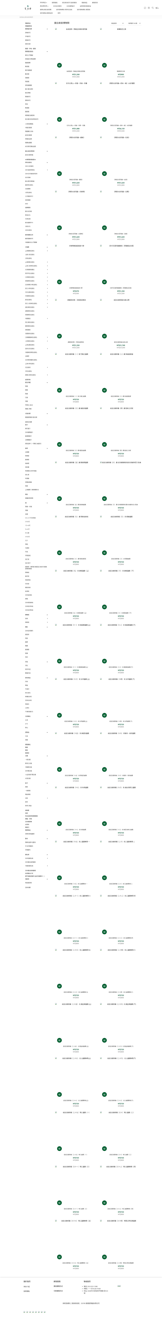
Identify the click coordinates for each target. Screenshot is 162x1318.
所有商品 (43, 2)
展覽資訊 (95, 2)
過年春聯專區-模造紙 (83, 9)
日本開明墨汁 (71, 6)
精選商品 (84, 2)
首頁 (59, 13)
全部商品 (22, 17)
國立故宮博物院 (29, 17)
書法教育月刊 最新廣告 (69, 2)
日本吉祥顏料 (57, 6)
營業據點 (54, 2)
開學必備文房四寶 (45, 9)
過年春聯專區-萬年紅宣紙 (64, 9)
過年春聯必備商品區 (46, 13)
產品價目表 (43, 6)
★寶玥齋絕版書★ (85, 6)
